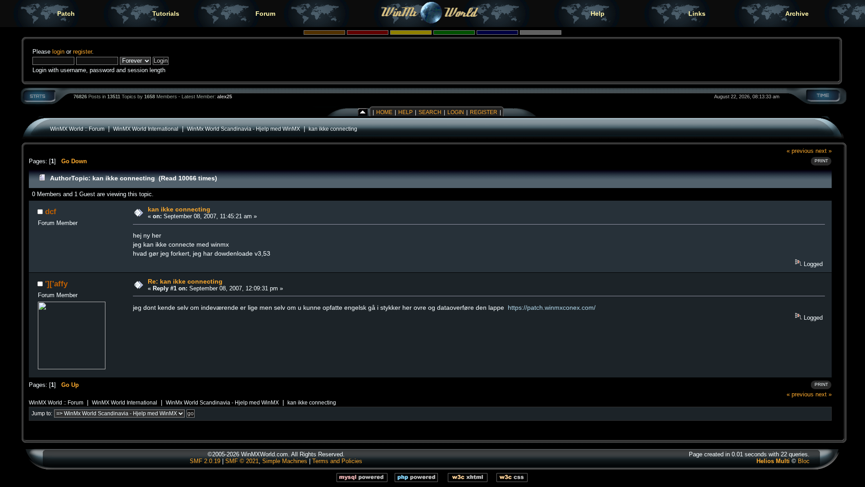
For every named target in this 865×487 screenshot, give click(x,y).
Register (483, 112)
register (82, 51)
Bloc (804, 461)
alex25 (224, 96)
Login (455, 112)
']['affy (56, 283)
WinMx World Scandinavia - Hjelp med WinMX (243, 129)
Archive (797, 13)
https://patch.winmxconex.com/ (552, 307)
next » (823, 150)
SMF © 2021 (242, 461)
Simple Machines (284, 461)
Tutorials (165, 13)
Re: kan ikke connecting (185, 281)
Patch (66, 13)
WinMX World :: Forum (77, 129)
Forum (265, 13)
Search (430, 112)
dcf (50, 211)
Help (598, 13)
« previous (800, 150)
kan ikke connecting (333, 129)
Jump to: (42, 413)
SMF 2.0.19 (205, 461)
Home (384, 112)
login (58, 51)
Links (697, 13)
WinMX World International (145, 129)
